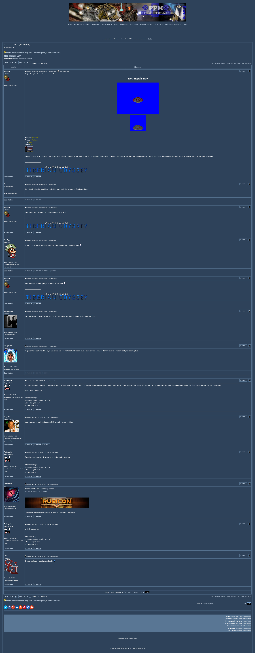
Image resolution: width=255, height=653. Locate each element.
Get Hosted (78, 24)
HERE (150, 39)
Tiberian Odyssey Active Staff (22, 58)
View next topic (246, 63)
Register (143, 24)
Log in (185, 24)
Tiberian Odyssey (39, 53)
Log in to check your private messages (168, 24)
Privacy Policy (107, 24)
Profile (149, 24)
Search (116, 24)
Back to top (8, 177)
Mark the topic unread (218, 63)
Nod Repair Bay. (12, 56)
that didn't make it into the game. (36, 491)
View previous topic (233, 63)
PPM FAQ (87, 24)
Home (70, 24)
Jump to (199, 603)
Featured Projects (24, 53)
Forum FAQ (96, 24)
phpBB (126, 638)
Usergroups (134, 24)
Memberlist (124, 24)
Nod (49, 53)
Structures (56, 53)
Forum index (11, 53)
